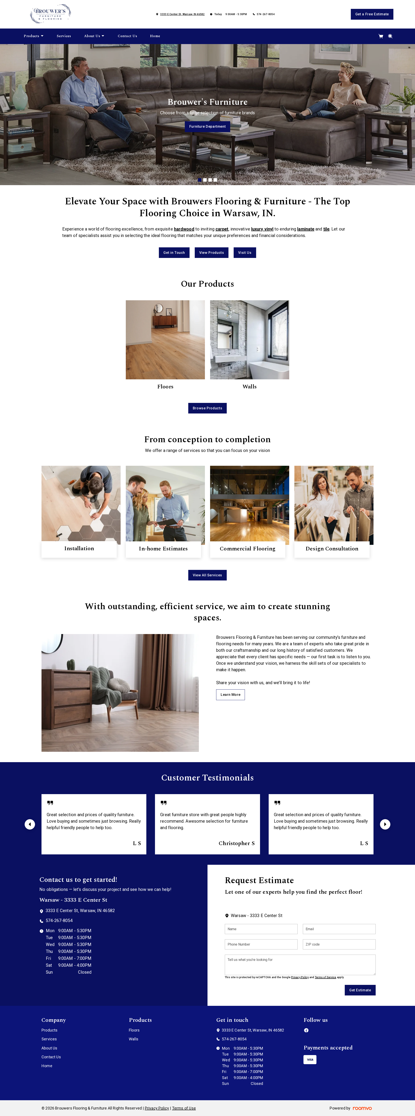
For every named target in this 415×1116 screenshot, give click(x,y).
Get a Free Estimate (372, 14)
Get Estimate (360, 990)
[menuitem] (34, 36)
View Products (211, 253)
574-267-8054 (266, 14)
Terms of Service (325, 977)
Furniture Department (207, 127)
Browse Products (207, 408)
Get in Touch (174, 253)
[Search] (390, 36)
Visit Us (244, 253)
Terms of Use (184, 1108)
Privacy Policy (300, 977)
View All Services (207, 575)
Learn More (230, 695)
